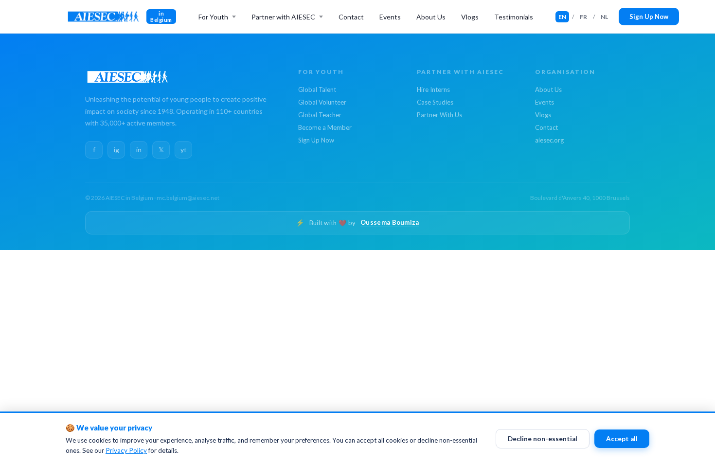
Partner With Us (439, 115)
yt (183, 149)
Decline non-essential (542, 439)
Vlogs (470, 17)
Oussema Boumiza (389, 222)
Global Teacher (319, 115)
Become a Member (325, 127)
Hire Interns (433, 89)
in (139, 149)
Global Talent (317, 89)
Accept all (622, 439)
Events (390, 17)
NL (604, 16)
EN (562, 16)
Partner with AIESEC (283, 17)
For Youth (213, 17)
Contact (351, 17)
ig (116, 149)
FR (583, 16)
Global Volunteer (322, 102)
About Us (431, 17)
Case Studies (435, 102)
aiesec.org (549, 140)
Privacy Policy (126, 450)
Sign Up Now (648, 16)
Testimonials (513, 17)
